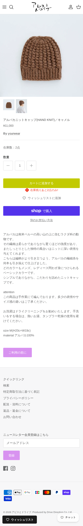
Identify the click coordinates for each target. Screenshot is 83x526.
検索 (6, 385)
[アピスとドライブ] (41, 7)
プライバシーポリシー (18, 398)
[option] (41, 55)
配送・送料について (16, 404)
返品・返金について (16, 410)
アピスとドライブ (21, 512)
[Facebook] (5, 468)
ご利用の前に (17, 352)
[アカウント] (69, 7)
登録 (11, 455)
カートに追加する (41, 183)
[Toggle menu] (4, 7)
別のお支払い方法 (41, 220)
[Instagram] (13, 468)
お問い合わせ (12, 417)
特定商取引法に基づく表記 (21, 391)
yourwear (14, 133)
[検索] (13, 7)
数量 (6, 157)
